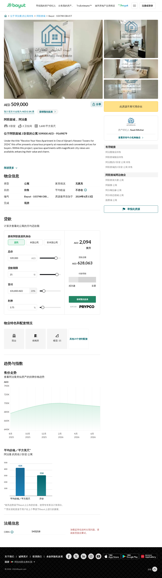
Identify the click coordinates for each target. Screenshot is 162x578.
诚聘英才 (23, 556)
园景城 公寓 (111, 200)
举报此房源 (133, 208)
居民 (16, 242)
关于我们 (9, 556)
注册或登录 (147, 5)
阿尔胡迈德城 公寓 (115, 195)
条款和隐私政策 (55, 556)
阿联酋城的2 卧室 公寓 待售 (119, 167)
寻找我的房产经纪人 (46, 5)
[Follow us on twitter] (76, 556)
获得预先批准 (82, 299)
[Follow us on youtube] (98, 556)
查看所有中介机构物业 (129, 137)
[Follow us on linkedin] (84, 556)
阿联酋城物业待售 (114, 157)
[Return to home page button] (16, 5)
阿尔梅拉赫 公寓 (114, 190)
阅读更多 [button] (9, 167)
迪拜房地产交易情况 (105, 5)
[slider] (56, 258)
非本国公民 (52, 242)
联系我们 (37, 556)
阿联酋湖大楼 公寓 (115, 180)
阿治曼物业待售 (113, 152)
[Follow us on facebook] (69, 556)
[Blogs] (123, 6)
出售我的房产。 (66, 5)
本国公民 (34, 242)
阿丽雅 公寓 (111, 185)
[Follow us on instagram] (91, 556)
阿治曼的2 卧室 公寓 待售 (118, 162)
